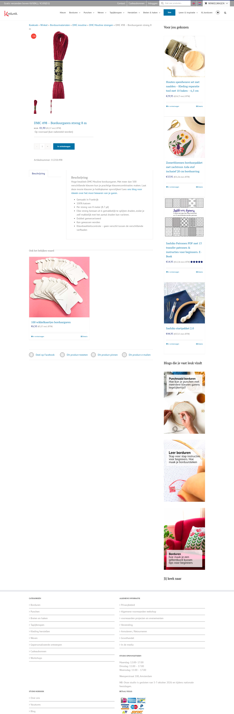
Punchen (35, 611)
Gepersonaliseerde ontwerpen (46, 644)
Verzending (127, 624)
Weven (34, 638)
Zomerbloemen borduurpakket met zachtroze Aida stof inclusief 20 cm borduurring (184, 167)
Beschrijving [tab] (38, 173)
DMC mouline (79, 25)
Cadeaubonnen (38, 651)
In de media (127, 644)
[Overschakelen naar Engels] (194, 3)
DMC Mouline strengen (101, 25)
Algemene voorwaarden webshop (138, 611)
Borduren (35, 604)
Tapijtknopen (37, 624)
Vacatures (36, 704)
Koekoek (33, 25)
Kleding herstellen (40, 631)
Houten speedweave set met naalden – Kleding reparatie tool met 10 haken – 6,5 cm (182, 86)
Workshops (36, 658)
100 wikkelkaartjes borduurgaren (51, 322)
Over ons (35, 697)
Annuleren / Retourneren (134, 631)
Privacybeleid (128, 604)
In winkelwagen (63, 146)
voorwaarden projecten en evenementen (142, 618)
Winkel (44, 25)
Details (85, 336)
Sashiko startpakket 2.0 (180, 328)
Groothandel (127, 638)
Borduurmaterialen (60, 25)
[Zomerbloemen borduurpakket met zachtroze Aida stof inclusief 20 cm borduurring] (184, 137)
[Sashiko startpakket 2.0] (184, 302)
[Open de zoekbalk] (225, 12)
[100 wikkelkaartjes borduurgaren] (59, 287)
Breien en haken (39, 618)
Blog (33, 711)
